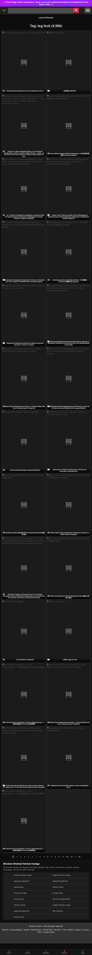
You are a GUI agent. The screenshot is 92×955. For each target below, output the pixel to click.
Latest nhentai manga (23, 875)
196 (67, 857)
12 (55, 857)
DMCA (70, 930)
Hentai (26, 930)
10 (47, 857)
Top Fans (64, 953)
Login (83, 953)
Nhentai (32, 926)
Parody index (58, 893)
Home (9, 953)
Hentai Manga (16, 930)
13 (59, 857)
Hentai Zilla (47, 930)
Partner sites (19, 917)
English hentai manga (61, 875)
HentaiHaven (36, 930)
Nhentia (5, 930)
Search (27, 953)
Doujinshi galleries (60, 881)
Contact (78, 930)
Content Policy (49, 932)
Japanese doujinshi (21, 881)
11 (51, 857)
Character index (20, 893)
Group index (19, 899)
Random (46, 953)
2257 (39, 932)
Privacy (86, 930)
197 (71, 857)
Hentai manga (19, 905)
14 (63, 857)
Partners (57, 930)
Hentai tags (18, 887)
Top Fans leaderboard (61, 899)
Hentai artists (58, 887)
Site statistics (58, 911)
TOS (64, 930)
